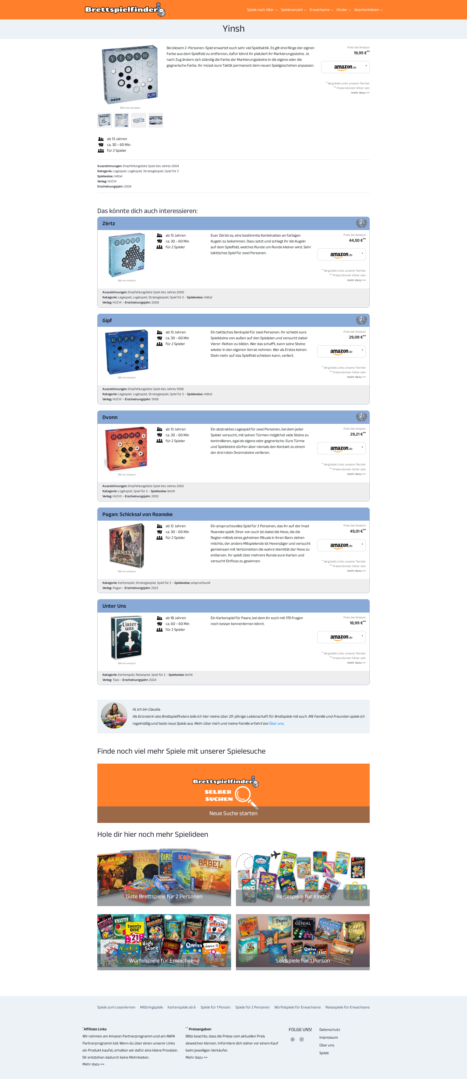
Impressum (328, 1037)
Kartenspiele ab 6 (182, 1007)
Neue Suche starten (233, 813)
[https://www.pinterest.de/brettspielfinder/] (292, 1039)
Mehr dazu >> (93, 1064)
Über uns (275, 723)
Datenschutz (329, 1029)
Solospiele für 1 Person (303, 960)
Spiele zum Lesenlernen (116, 1007)
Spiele (324, 1053)
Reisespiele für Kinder (303, 896)
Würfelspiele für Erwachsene (164, 960)
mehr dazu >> (360, 92)
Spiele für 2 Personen (252, 1007)
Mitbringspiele (151, 1007)
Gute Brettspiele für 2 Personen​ (164, 896)
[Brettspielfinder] (125, 9)
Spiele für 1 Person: (216, 1007)
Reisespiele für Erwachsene (347, 1007)
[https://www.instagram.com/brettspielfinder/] (301, 1039)
